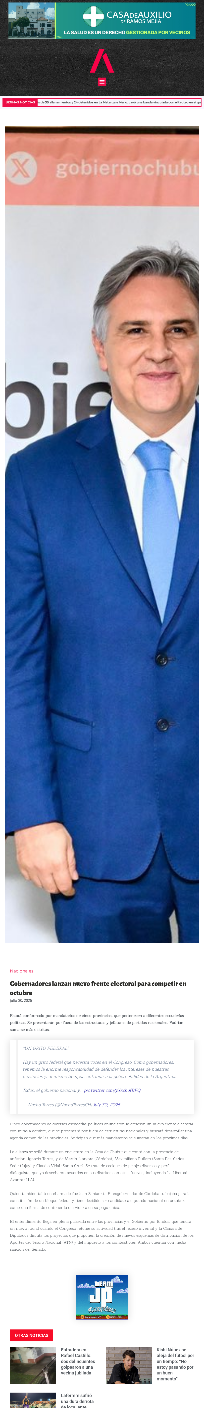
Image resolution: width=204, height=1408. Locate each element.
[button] (102, 82)
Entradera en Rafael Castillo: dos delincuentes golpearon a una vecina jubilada (78, 1361)
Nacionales (21, 970)
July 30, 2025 (106, 1104)
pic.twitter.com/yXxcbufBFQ (112, 1090)
